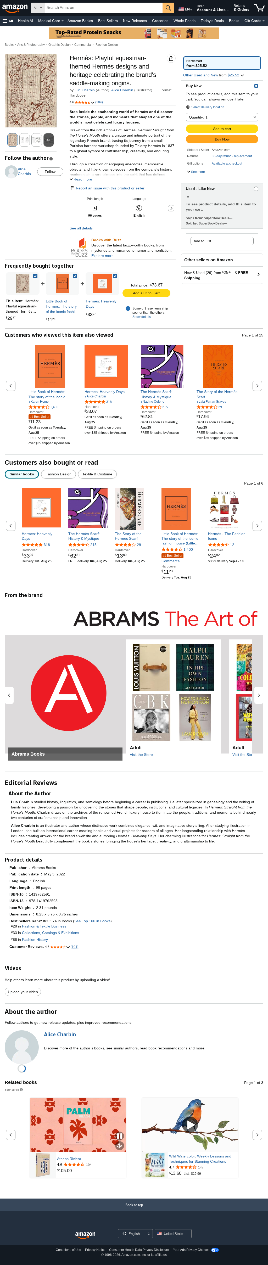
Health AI (25, 21)
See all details (81, 228)
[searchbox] (103, 8)
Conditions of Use (68, 1250)
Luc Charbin (85, 90)
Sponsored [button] (12, 1089)
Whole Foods (185, 21)
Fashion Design (107, 45)
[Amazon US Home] (85, 1235)
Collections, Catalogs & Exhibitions (50, 933)
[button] (7, 21)
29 (139, 545)
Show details (141, 317)
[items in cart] (259, 7)
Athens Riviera (69, 1159)
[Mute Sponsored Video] (119, 1146)
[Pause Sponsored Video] (119, 1136)
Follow (50, 172)
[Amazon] (15, 7)
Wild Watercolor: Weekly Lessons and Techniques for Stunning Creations (200, 1158)
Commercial (83, 45)
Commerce (171, 558)
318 (47, 545)
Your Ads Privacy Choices (191, 1250)
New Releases (135, 21)
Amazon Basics (80, 21)
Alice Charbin (122, 90)
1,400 (188, 549)
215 (93, 545)
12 (232, 545)
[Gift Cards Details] (264, 20)
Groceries (160, 21)
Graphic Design (59, 45)
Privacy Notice (95, 1250)
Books (234, 21)
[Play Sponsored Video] (190, 1125)
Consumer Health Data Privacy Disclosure (139, 1250)
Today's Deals (212, 21)
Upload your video (23, 992)
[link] (62, 283)
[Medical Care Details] (63, 20)
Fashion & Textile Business (44, 926)
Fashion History (35, 939)
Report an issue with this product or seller (110, 188)
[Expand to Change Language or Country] (191, 9)
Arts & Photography (31, 45)
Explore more (102, 256)
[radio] (222, 63)
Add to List (202, 241)
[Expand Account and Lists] (228, 10)
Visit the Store (141, 754)
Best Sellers (108, 21)
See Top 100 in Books (92, 921)
